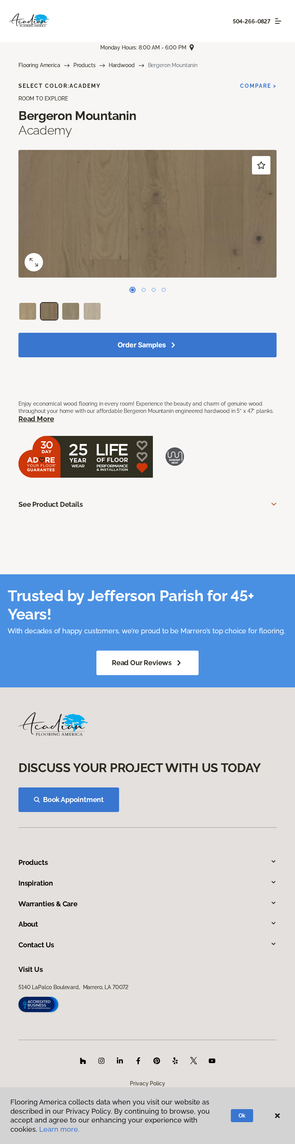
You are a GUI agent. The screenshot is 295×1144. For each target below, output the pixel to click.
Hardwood (122, 65)
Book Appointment (73, 800)
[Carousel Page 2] (144, 290)
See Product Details (50, 504)
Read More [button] (36, 419)
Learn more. (59, 1129)
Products (84, 65)
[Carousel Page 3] (154, 290)
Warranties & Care (48, 904)
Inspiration (35, 883)
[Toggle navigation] (278, 21)
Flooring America (39, 65)
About (28, 924)
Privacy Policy (147, 1083)
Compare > (258, 86)
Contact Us (36, 945)
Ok (242, 1116)
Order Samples (142, 345)
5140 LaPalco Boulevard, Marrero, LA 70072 (73, 987)
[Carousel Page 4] (164, 290)
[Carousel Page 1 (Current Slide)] (132, 290)
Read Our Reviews (142, 663)
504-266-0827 (251, 21)
